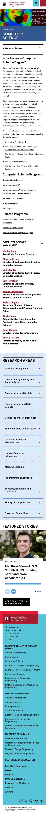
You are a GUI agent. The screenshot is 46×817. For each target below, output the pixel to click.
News (8, 770)
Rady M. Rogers (11, 302)
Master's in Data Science (17, 738)
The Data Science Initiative (16, 161)
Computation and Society (18, 393)
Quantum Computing (16, 513)
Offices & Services (15, 779)
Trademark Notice (10, 809)
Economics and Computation (20, 428)
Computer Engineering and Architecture (19, 381)
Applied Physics (13, 702)
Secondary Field (9, 198)
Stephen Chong (11, 259)
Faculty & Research (15, 766)
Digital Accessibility (31, 809)
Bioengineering (12, 657)
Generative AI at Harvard (15, 142)
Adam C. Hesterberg (13, 291)
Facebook (21, 801)
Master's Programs (17, 734)
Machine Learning (14, 466)
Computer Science (14, 661)
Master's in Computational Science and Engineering (22, 744)
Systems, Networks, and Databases (18, 490)
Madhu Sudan (10, 251)
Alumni (9, 791)
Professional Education (20, 760)
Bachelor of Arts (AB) (11, 185)
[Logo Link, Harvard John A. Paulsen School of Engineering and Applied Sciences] (14, 4)
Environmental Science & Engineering (17, 679)
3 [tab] (40, 591)
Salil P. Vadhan (10, 280)
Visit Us (9, 787)
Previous (7, 591)
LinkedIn (41, 801)
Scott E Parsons (11, 337)
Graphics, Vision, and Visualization (16, 441)
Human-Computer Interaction (15, 454)
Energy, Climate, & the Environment (22, 670)
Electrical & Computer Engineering (22, 665)
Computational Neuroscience (20, 417)
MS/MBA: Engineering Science (20, 753)
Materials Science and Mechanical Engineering (21, 686)
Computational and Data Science (18, 405)
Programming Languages (18, 477)
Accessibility (20, 809)
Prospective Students (17, 783)
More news (14, 602)
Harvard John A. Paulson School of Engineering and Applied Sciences (20, 619)
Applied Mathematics (15, 653)
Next (13, 591)
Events (9, 774)
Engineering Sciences (15, 674)
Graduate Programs (17, 693)
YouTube (36, 801)
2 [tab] (38, 591)
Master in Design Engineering (19, 749)
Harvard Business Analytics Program (18, 232)
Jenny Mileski (10, 330)
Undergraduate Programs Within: (21, 647)
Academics (8, 29)
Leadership (14, 243)
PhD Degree (8, 208)
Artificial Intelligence (16, 368)
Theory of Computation (17, 502)
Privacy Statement (12, 811)
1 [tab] (35, 591)
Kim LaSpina (9, 316)
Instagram (31, 801)
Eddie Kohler (9, 269)
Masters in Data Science (13, 227)
